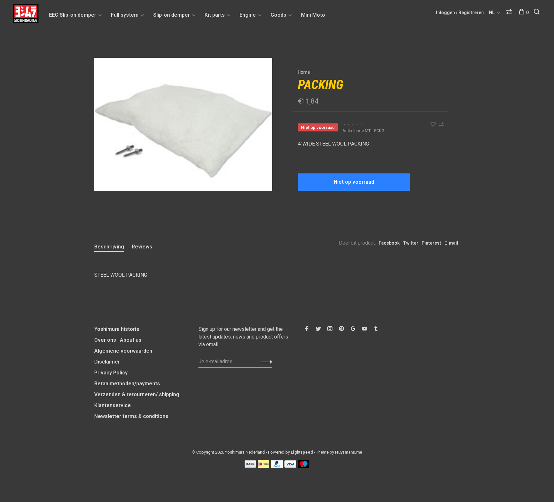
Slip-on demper (171, 15)
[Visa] (290, 466)
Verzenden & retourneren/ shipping (136, 394)
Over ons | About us (117, 340)
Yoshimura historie (116, 329)
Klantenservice (112, 405)
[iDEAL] (263, 466)
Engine (247, 15)
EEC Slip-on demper (72, 15)
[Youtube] (364, 329)
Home (304, 72)
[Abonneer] (264, 362)
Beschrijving (109, 247)
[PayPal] (277, 466)
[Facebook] (306, 329)
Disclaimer (107, 362)
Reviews (142, 247)
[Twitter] (318, 329)
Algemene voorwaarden (123, 351)
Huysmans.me (348, 452)
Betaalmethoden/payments (127, 384)
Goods (278, 15)
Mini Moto (313, 15)
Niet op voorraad (354, 182)
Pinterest (431, 243)
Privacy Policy (111, 373)
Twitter (410, 243)
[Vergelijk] (510, 12)
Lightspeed (302, 452)
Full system (124, 15)
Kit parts (215, 15)
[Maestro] (304, 466)
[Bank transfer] (250, 466)
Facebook (389, 243)
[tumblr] (376, 329)
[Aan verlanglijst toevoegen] (434, 125)
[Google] (353, 329)
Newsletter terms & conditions (131, 416)
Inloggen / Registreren (460, 12)
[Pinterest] (341, 329)
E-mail (451, 243)
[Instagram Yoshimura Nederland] (329, 329)
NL (492, 12)
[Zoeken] (537, 12)
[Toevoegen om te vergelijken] (441, 125)
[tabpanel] (183, 124)
